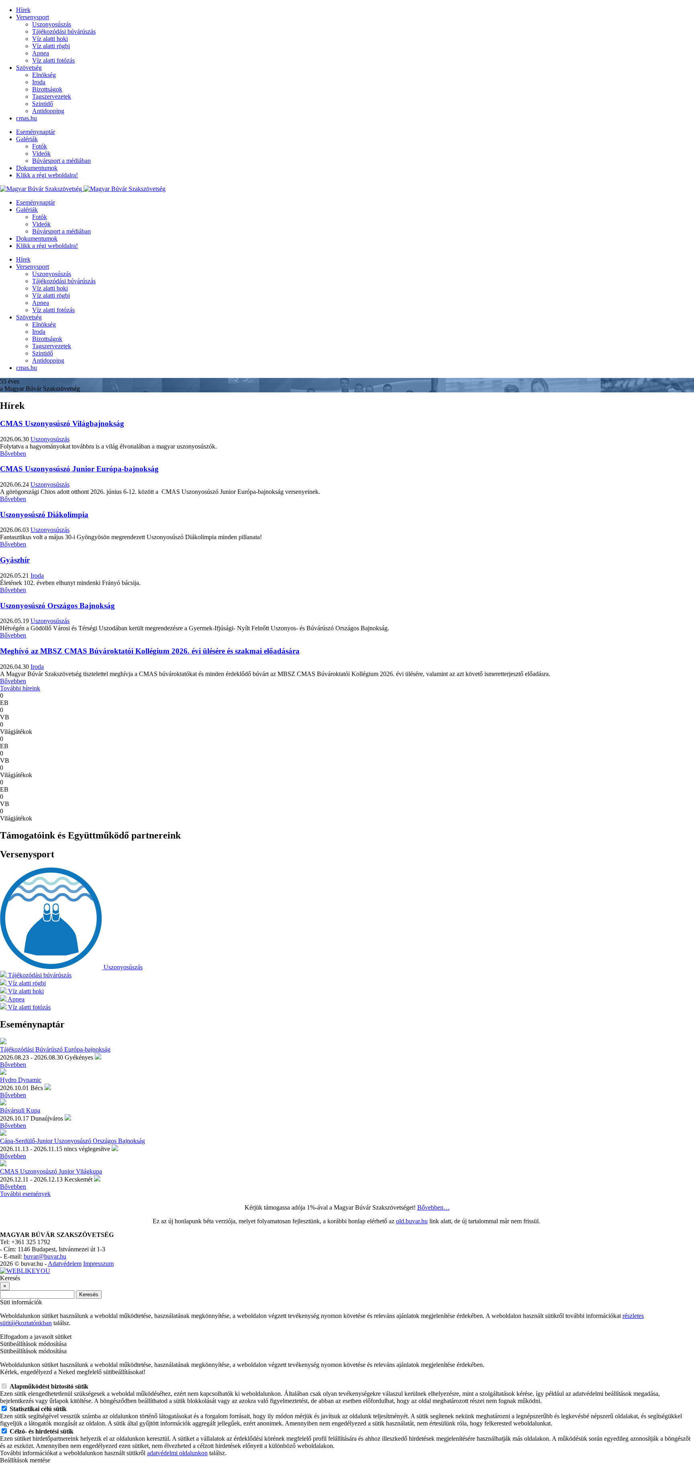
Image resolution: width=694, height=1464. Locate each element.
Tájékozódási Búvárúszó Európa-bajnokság (55, 1049)
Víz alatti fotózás (53, 60)
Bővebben (13, 453)
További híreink (20, 688)
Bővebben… (433, 1207)
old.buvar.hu (412, 1221)
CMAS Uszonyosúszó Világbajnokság (62, 423)
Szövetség (29, 67)
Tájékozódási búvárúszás (64, 31)
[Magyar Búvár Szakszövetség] (82, 188)
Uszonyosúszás (51, 24)
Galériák (27, 139)
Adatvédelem (65, 1263)
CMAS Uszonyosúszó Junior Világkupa (51, 1171)
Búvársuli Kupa (20, 1110)
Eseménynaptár (35, 131)
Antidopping (48, 111)
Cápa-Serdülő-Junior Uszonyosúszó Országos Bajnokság (72, 1140)
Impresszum (98, 1263)
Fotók (39, 146)
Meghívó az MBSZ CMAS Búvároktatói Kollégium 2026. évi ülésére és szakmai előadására (150, 651)
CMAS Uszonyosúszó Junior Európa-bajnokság (79, 469)
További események (25, 1193)
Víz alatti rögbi (51, 46)
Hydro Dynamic (20, 1079)
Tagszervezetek (51, 96)
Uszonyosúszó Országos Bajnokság (57, 605)
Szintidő (42, 103)
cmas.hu (26, 118)
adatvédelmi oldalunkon (177, 1453)
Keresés (88, 1294)
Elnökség (44, 74)
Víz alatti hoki (50, 38)
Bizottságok (47, 89)
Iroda (38, 82)
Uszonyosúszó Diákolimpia (44, 514)
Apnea (40, 53)
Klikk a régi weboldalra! (47, 175)
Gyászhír (15, 560)
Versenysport (32, 17)
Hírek (23, 9)
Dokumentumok (36, 167)
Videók (41, 153)
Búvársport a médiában (61, 160)
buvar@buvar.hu (45, 1256)
